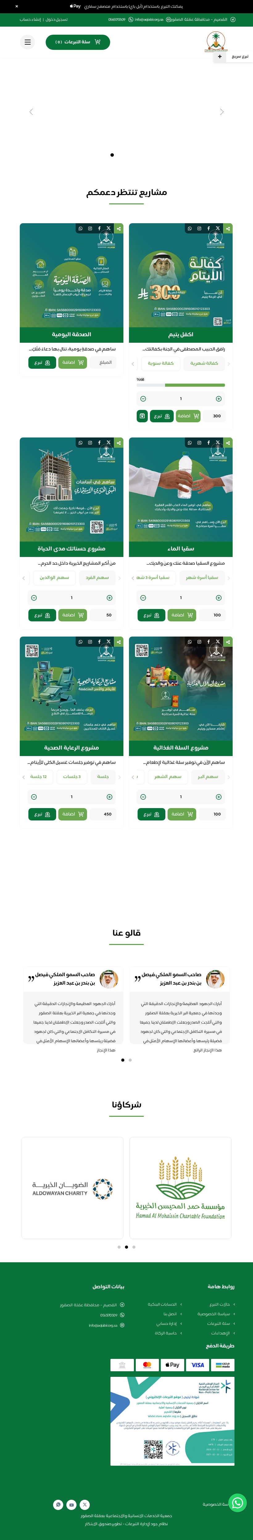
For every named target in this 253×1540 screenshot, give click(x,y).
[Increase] (219, 399)
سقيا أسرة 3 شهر (152, 578)
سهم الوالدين (54, 578)
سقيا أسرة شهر (202, 578)
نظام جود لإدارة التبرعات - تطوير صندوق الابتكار (126, 1524)
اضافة (184, 416)
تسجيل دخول (57, 19)
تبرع (158, 416)
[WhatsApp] (58, 1504)
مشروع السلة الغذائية (181, 748)
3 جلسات (72, 777)
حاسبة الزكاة (166, 1333)
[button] (130, 1060)
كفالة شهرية (204, 364)
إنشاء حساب (30, 19)
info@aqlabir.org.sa (149, 20)
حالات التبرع (219, 1304)
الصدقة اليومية (72, 335)
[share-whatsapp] (190, 228)
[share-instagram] (199, 228)
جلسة (103, 777)
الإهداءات (221, 1333)
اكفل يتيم (181, 335)
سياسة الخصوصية (213, 1314)
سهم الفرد (97, 578)
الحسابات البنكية (163, 1304)
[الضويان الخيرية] (72, 1188)
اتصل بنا (171, 1314)
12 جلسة (38, 777)
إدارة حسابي (167, 1323)
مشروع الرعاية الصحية (71, 748)
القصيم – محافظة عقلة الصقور (88, 1305)
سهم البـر (208, 777)
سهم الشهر (168, 777)
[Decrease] (143, 399)
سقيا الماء (181, 549)
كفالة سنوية (161, 364)
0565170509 (108, 1315)
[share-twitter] (218, 228)
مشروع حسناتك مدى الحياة (72, 549)
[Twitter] (85, 1504)
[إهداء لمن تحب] (142, 416)
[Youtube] (71, 1505)
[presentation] (229, 364)
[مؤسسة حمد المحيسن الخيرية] (180, 1188)
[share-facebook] (208, 228)
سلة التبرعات (218, 1323)
